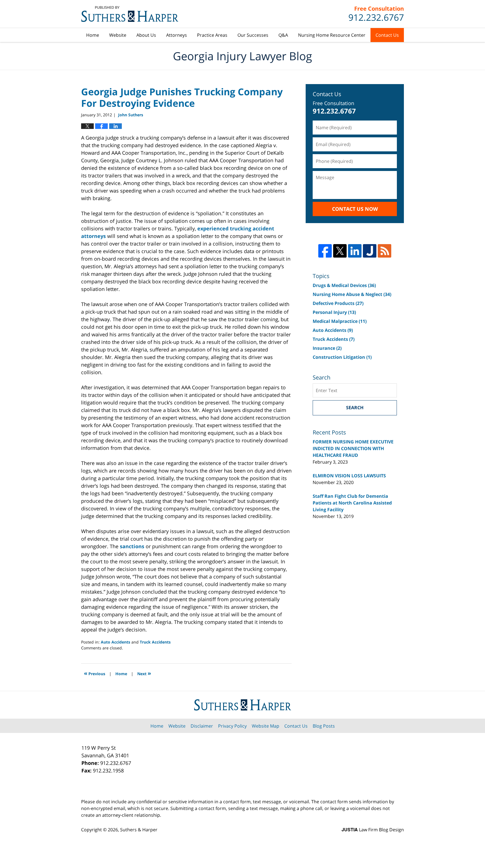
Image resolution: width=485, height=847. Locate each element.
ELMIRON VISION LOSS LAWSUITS (349, 476)
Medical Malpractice (340, 321)
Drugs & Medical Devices (344, 285)
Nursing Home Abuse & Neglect (352, 294)
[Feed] (384, 251)
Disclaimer (202, 726)
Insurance (327, 348)
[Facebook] (325, 251)
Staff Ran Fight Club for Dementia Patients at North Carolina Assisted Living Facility (352, 503)
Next (144, 673)
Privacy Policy (232, 726)
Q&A (283, 35)
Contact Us (387, 35)
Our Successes (252, 35)
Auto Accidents (115, 642)
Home (92, 35)
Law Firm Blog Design (373, 830)
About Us (146, 35)
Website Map (265, 726)
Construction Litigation (342, 357)
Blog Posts (324, 726)
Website (117, 35)
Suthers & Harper (138, 830)
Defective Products (338, 303)
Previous (94, 673)
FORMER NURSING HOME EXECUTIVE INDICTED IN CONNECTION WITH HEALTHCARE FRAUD (353, 448)
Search (354, 407)
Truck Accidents (155, 642)
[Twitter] (340, 251)
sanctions (132, 546)
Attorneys (176, 35)
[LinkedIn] (355, 251)
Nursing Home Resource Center (331, 35)
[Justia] (369, 251)
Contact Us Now (355, 208)
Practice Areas (212, 35)
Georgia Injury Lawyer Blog (130, 14)
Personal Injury (334, 312)
